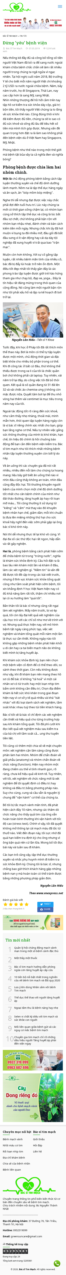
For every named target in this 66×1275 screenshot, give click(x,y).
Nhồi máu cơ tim (13, 1145)
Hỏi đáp (37, 1145)
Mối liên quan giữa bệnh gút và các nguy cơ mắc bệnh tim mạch (35, 1028)
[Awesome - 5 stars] (26, 904)
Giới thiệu (39, 1139)
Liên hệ (37, 1151)
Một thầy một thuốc (25, 958)
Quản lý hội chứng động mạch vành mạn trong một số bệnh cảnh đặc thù (36, 949)
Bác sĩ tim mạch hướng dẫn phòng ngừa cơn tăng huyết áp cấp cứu (34, 968)
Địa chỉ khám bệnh (14, 1157)
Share (47, 909)
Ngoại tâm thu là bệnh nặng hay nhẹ (36, 1007)
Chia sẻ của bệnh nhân (16, 1163)
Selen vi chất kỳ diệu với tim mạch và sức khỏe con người (36, 1018)
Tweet (47, 903)
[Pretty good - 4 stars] (21, 904)
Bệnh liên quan (12, 1169)
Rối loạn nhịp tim (13, 1151)
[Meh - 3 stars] (16, 904)
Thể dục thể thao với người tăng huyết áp (37, 999)
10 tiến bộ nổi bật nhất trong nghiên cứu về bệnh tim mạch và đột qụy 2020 (37, 979)
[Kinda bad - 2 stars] (10, 904)
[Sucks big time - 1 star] (5, 904)
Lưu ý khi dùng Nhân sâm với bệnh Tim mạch (35, 989)
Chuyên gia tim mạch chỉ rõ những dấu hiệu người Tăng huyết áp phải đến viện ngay (35, 1040)
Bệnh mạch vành (13, 1139)
